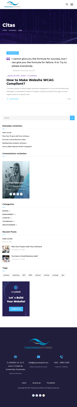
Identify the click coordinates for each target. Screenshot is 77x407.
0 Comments (32, 76)
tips (63, 275)
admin (23, 76)
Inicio (24, 383)
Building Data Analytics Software (14, 143)
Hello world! (6, 133)
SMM (30, 275)
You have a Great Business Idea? (14, 140)
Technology (12, 53)
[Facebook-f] (37, 395)
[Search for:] (38, 118)
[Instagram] (43, 395)
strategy (55, 275)
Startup (6, 218)
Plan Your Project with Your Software (15, 136)
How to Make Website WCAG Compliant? (30, 81)
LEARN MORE (13, 99)
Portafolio (51, 383)
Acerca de (36, 383)
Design (5, 211)
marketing (16, 275)
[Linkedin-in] (40, 395)
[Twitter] (33, 395)
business (6, 275)
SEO (24, 275)
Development (8, 214)
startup (46, 275)
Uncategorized (8, 225)
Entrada (12, 30)
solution (38, 275)
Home (4, 30)
